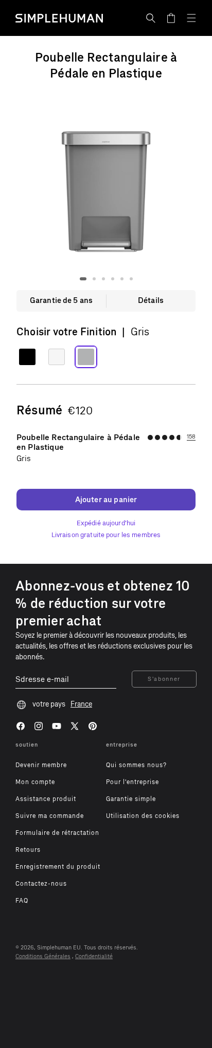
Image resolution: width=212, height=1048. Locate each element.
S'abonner (164, 679)
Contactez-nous (41, 883)
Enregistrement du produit (57, 866)
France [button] (81, 704)
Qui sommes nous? (136, 765)
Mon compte (35, 782)
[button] (150, 18)
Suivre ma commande (49, 816)
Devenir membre (41, 765)
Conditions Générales (42, 956)
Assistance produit (45, 799)
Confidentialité (94, 956)
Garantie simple (131, 799)
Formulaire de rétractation (57, 832)
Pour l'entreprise (132, 782)
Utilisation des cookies (143, 816)
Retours (28, 849)
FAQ (21, 900)
